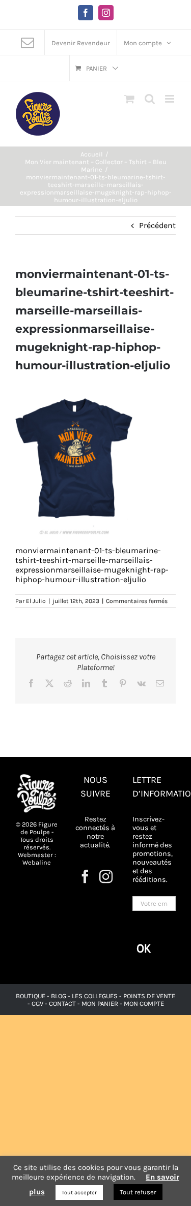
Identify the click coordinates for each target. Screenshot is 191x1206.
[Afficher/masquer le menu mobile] (170, 98)
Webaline (36, 862)
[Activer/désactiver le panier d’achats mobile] (129, 98)
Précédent (157, 225)
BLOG (58, 996)
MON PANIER (99, 1003)
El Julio (36, 601)
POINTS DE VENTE (149, 996)
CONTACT (63, 1003)
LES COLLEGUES (95, 996)
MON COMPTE (144, 1003)
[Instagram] (106, 876)
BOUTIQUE (31, 996)
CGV (37, 1003)
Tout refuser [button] (138, 1192)
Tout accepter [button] (79, 1192)
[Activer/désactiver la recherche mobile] (150, 98)
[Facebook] (85, 876)
